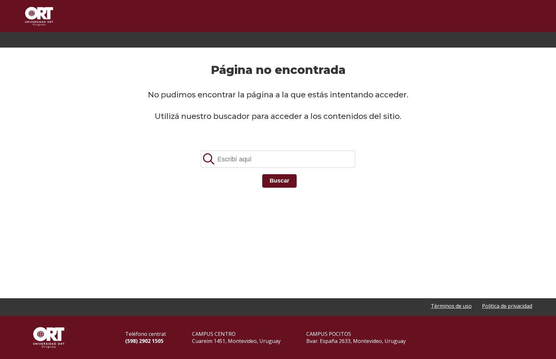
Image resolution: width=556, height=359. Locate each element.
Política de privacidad (507, 306)
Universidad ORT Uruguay (39, 16)
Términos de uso (451, 306)
